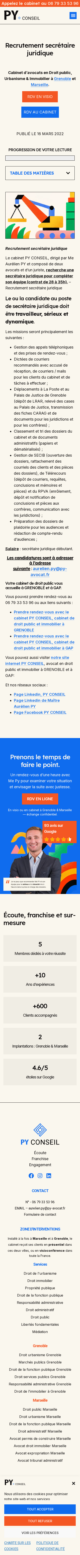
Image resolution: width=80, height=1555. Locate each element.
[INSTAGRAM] (40, 1175)
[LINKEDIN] (48, 1175)
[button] (73, 1483)
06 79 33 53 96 (63, 3)
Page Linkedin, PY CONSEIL (39, 694)
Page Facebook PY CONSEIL (40, 712)
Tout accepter (40, 1509)
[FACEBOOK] (31, 1175)
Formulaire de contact (40, 1214)
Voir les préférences (40, 1533)
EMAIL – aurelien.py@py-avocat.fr (40, 1208)
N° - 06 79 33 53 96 (40, 1202)
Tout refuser (40, 1521)
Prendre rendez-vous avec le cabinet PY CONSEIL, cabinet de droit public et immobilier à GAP (44, 642)
